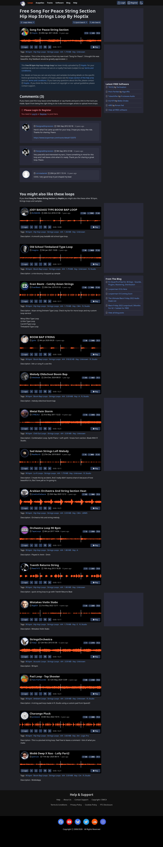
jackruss (35, 756)
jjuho (34, 340)
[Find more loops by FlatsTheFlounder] (31, 694)
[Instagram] (103, 822)
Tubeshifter (113, 96)
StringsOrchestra (41, 639)
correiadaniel (41, 173)
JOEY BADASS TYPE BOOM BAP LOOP (53, 209)
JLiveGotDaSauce (39, 494)
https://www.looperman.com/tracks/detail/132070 (55, 137)
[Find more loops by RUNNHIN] (31, 227)
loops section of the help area (81, 78)
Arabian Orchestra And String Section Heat (58, 491)
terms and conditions (38, 80)
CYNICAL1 (36, 414)
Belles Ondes (123, 101)
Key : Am (76, 736)
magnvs (35, 250)
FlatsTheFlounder (39, 680)
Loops (30, 3)
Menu (28, 22)
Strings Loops (53, 52)
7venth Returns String (44, 565)
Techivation (121, 87)
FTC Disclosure (106, 805)
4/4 (61, 52)
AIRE (110, 105)
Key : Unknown (79, 52)
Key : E (75, 624)
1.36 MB (67, 232)
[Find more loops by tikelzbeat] (31, 391)
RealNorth (36, 454)
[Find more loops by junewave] (31, 731)
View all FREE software (117, 110)
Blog (68, 3)
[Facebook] (61, 822)
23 (98, 213)
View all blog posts (116, 312)
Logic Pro (85, 736)
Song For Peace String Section (49, 29)
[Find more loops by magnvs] (31, 264)
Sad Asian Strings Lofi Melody (49, 451)
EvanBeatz (36, 287)
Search (96, 22)
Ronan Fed (119, 105)
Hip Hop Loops (39, 52)
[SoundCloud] (94, 822)
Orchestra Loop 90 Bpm (45, 528)
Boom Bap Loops (40, 269)
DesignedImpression (44, 126)
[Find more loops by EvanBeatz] (31, 301)
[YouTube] (69, 822)
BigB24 (35, 605)
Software (60, 3)
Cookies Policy (91, 805)
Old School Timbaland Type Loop (51, 247)
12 (98, 250)
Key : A (77, 396)
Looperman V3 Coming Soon (120, 293)
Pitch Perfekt (113, 91)
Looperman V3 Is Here (117, 289)
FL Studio (92, 269)
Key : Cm (77, 775)
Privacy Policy (76, 805)
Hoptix (34, 33)
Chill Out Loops (39, 433)
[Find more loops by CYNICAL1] (31, 428)
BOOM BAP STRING (42, 337)
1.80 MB (67, 550)
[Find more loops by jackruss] (31, 770)
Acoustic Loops (39, 661)
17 (98, 455)
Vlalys (34, 642)
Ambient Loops (39, 698)
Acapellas (40, 3)
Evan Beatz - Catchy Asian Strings (52, 284)
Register (43, 114)
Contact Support (81, 799)
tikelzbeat (36, 377)
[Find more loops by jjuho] (31, 354)
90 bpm (29, 52)
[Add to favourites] (40, 47)
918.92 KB (70, 359)
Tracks (50, 3)
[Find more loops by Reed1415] (31, 582)
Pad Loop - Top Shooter (45, 676)
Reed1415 (36, 568)
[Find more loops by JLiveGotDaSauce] (31, 508)
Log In (34, 114)
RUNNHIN (36, 213)
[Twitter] (86, 822)
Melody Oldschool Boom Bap (48, 374)
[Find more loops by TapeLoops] (31, 545)
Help (75, 3)
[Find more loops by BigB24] (31, 619)
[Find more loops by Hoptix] (31, 47)
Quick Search (80, 22)
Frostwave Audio (128, 96)
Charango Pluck (40, 713)
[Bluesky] (78, 822)
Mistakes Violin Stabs (44, 602)
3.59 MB (69, 396)
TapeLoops (36, 531)
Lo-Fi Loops (38, 473)
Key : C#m (77, 306)
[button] (141, 3)
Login (25, 47)
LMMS (84, 513)
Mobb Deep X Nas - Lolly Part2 (49, 753)
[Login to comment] (45, 47)
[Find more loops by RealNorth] (31, 468)
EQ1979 (111, 101)
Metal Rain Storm (41, 411)
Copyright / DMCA (99, 799)
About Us (67, 799)
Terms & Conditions (59, 805)
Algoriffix (126, 91)
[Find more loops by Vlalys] (31, 656)
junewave (36, 717)
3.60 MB (67, 736)
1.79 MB (67, 52)
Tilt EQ (111, 87)
